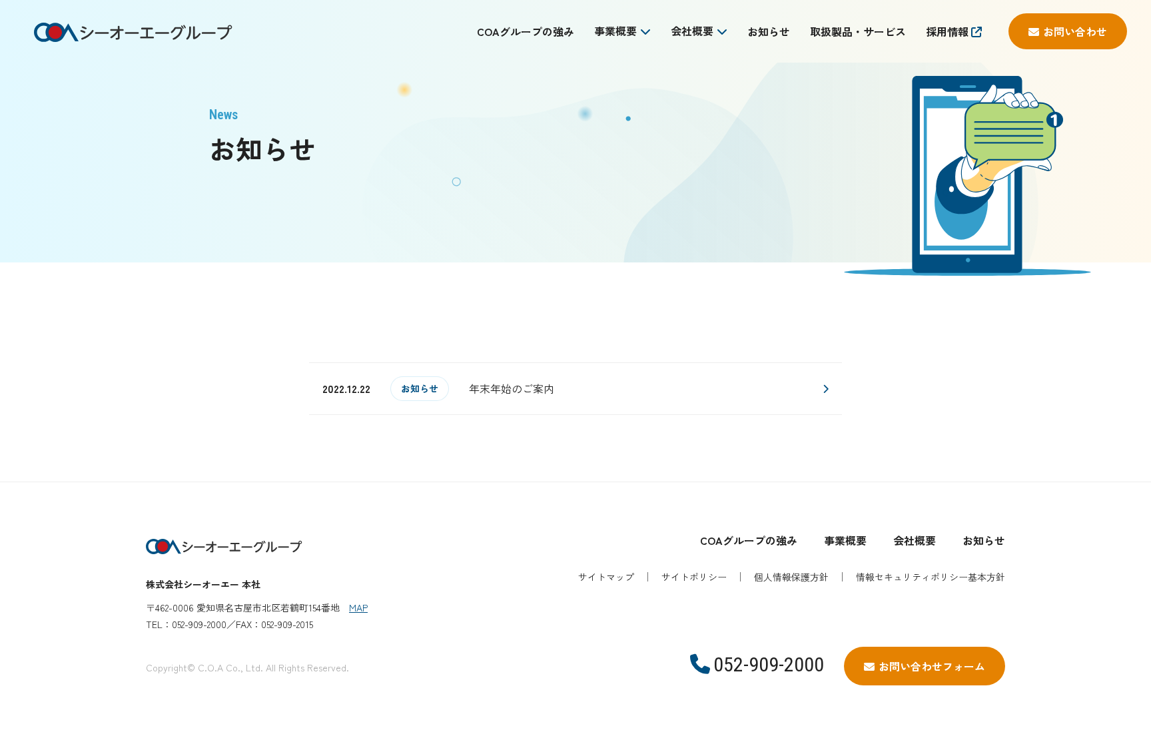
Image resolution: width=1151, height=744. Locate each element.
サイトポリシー (694, 576)
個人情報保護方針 (791, 576)
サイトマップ (606, 576)
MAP (358, 607)
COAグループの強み (525, 31)
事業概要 (615, 31)
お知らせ (768, 31)
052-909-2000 (768, 664)
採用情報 (948, 31)
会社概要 (692, 31)
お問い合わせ (1075, 31)
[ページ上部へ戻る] (1064, 482)
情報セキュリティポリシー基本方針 (930, 576)
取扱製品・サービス (858, 31)
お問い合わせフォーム (932, 666)
